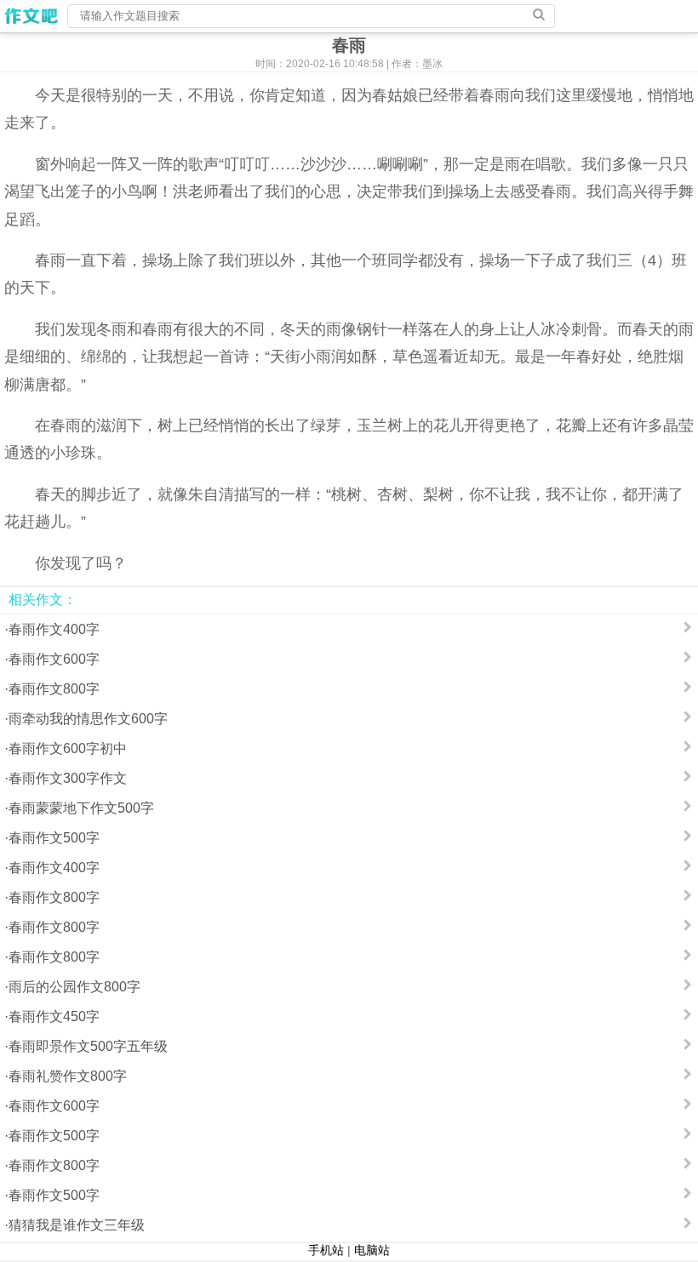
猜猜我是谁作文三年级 (77, 1225)
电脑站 (372, 1250)
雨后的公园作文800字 (74, 986)
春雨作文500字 (54, 838)
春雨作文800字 (54, 689)
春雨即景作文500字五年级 (88, 1046)
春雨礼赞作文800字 (68, 1076)
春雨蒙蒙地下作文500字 (81, 808)
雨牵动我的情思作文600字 (88, 718)
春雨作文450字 (54, 1016)
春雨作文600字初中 (68, 748)
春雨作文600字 (54, 659)
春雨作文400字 (54, 629)
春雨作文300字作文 (68, 778)
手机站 (326, 1250)
